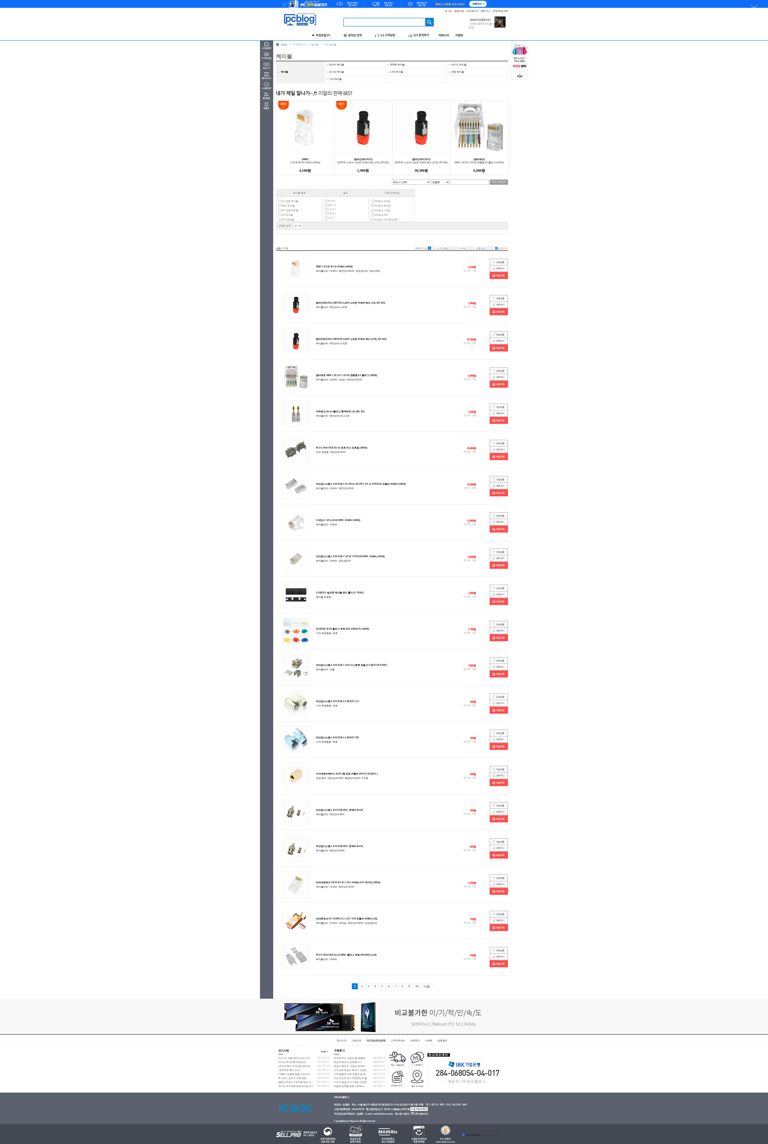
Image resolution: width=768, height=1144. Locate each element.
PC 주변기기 (299, 44)
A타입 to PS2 (381, 215)
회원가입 (459, 11)
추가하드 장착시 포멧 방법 (292, 1078)
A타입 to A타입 (382, 201)
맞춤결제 (442, 1040)
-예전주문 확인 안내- (289, 1070)
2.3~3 (331, 217)
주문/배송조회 (500, 11)
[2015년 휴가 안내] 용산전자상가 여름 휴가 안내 (303, 1066)
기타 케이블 (330, 44)
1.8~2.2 (332, 213)
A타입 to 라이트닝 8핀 (386, 219)
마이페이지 (472, 11)
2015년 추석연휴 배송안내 (292, 1062)
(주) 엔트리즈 (421, 1113)
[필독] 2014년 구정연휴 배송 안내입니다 (299, 1082)
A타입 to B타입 (382, 205)
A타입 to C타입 (382, 210)
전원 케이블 (457, 71)
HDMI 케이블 (397, 64)
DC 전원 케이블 (289, 210)
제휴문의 (415, 1040)
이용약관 (356, 1040)
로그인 (448, 11)
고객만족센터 (398, 1040)
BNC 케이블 (288, 205)
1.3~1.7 (332, 209)
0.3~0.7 (332, 201)
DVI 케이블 (287, 219)
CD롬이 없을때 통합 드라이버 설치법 (298, 1074)
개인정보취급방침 (376, 1040)
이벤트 (428, 1040)
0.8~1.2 (332, 205)
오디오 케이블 (336, 71)
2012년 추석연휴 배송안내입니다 (295, 1086)
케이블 (314, 44)
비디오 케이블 (458, 64)
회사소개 (341, 1040)
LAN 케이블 (396, 71)
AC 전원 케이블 (289, 201)
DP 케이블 (287, 215)
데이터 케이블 (336, 64)
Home (284, 44)
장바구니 (485, 11)
